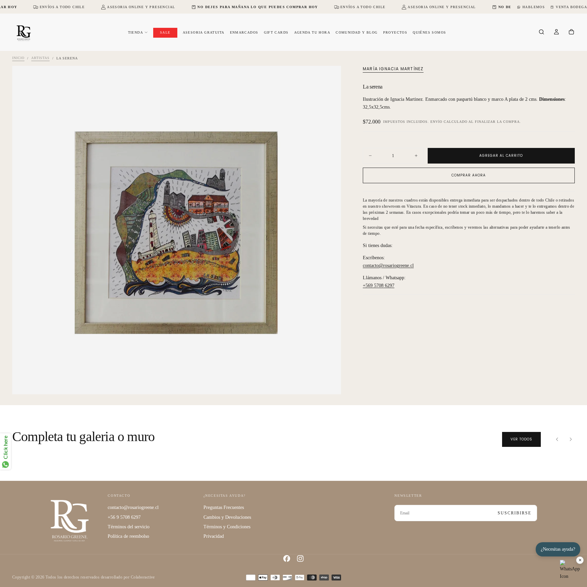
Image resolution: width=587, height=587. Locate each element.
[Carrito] (571, 32)
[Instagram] (300, 558)
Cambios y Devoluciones (227, 517)
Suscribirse (514, 513)
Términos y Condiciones (226, 526)
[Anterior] (557, 439)
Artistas (40, 58)
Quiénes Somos (429, 32)
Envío (436, 122)
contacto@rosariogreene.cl (388, 265)
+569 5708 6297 (378, 285)
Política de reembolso (128, 536)
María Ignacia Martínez (393, 69)
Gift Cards (276, 32)
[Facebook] (287, 558)
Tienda (135, 32)
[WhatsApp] (570, 570)
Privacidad (213, 536)
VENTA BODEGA (571, 7)
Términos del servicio (128, 526)
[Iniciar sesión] (556, 32)
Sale (165, 32)
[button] (541, 32)
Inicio (18, 58)
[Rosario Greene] (69, 520)
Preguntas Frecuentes (223, 507)
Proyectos (395, 32)
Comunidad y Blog (356, 32)
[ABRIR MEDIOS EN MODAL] (330, 383)
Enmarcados (244, 32)
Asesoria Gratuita (204, 32)
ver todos (521, 439)
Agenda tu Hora (312, 32)
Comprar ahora (468, 175)
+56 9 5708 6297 (124, 517)
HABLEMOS (533, 7)
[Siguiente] (571, 439)
